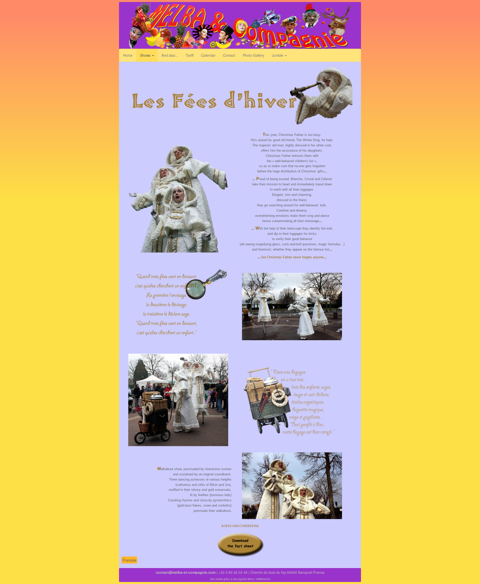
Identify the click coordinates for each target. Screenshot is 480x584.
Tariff (190, 55)
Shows (146, 55)
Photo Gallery (253, 55)
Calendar (208, 55)
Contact (229, 55)
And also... (170, 55)
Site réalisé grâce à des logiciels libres (232, 579)
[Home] (240, 27)
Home (127, 55)
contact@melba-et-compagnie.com (186, 572)
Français (129, 560)
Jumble (278, 55)
